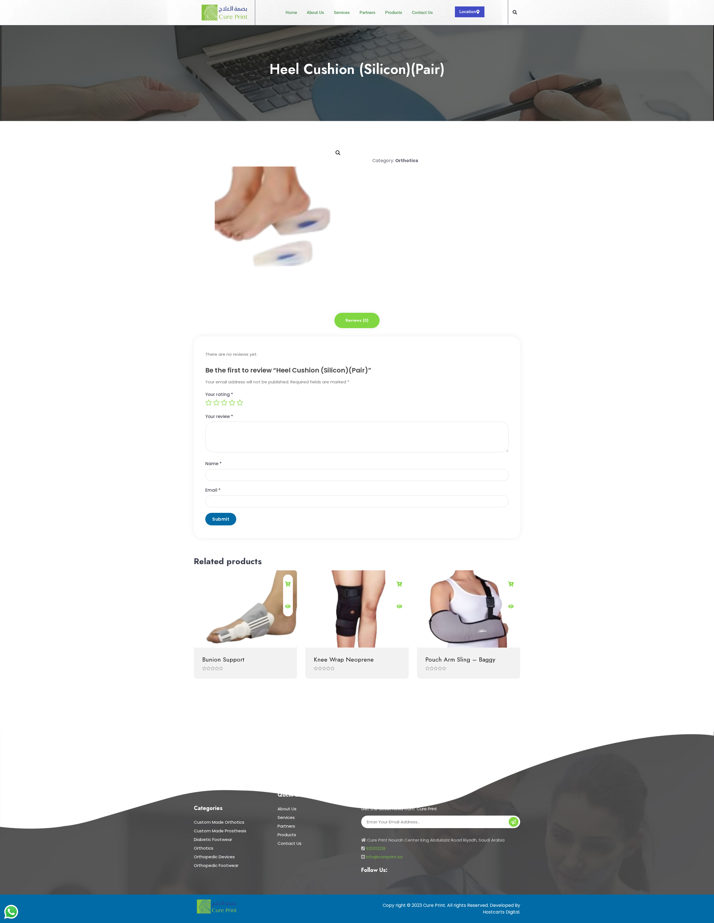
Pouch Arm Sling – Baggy (460, 659)
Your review (219, 416)
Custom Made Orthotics (219, 822)
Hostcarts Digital (501, 912)
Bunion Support (223, 659)
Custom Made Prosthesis (220, 831)
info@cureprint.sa (384, 857)
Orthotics (406, 160)
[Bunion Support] (245, 609)
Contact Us (422, 12)
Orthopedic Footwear (216, 865)
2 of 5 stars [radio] (216, 402)
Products (393, 12)
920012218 (375, 848)
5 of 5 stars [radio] (240, 402)
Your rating (219, 394)
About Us (315, 12)
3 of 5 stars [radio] (224, 402)
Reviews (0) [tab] (357, 320)
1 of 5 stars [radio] (208, 402)
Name (213, 464)
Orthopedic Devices (214, 857)
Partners (367, 12)
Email (213, 490)
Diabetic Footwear (213, 839)
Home (291, 12)
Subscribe (514, 822)
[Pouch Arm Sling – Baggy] (468, 609)
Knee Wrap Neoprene (344, 659)
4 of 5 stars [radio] (232, 402)
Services (342, 12)
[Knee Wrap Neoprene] (357, 609)
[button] (514, 12)
